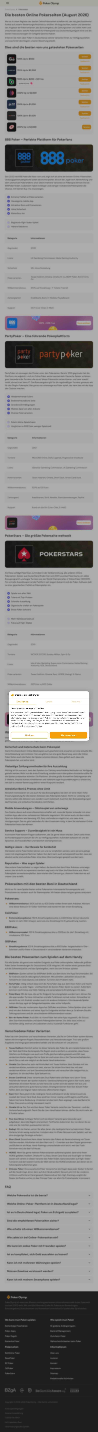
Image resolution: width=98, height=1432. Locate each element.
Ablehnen (29, 735)
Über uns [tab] (75, 701)
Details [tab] (49, 701)
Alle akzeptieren (68, 735)
